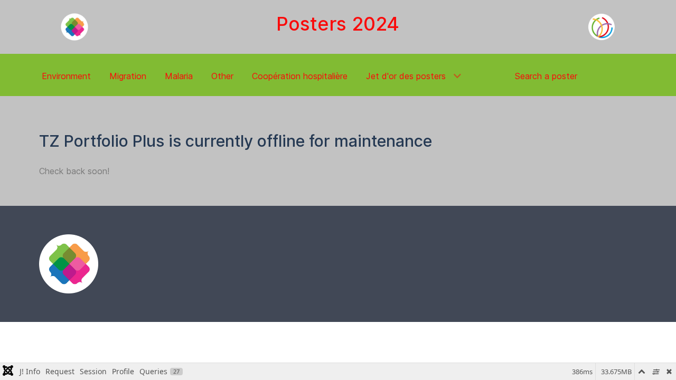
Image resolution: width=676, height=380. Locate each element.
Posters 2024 (337, 23)
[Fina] (68, 263)
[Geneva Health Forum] (74, 27)
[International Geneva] (601, 27)
